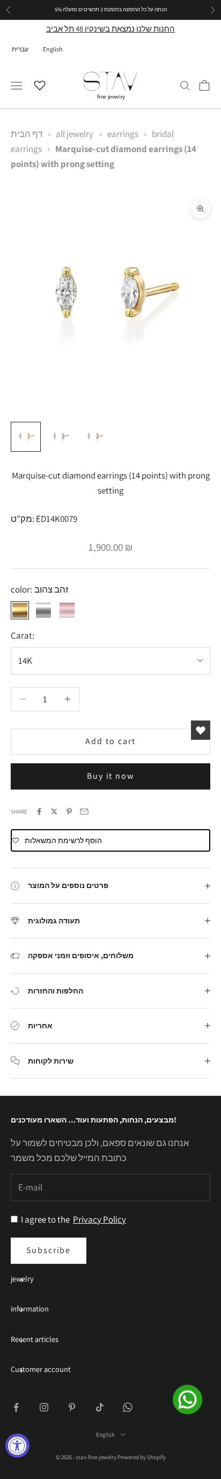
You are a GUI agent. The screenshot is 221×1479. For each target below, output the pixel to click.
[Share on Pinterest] (69, 811)
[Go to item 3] (94, 437)
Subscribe (48, 1250)
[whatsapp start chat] (194, 1399)
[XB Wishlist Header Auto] (39, 84)
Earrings (122, 134)
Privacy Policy (99, 1219)
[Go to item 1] (26, 437)
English (52, 49)
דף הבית (26, 134)
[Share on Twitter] (54, 811)
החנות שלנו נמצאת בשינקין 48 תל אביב (110, 29)
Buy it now (110, 776)
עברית (20, 49)
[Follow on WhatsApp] (127, 1407)
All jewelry (74, 134)
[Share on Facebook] (39, 811)
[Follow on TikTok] (99, 1407)
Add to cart (110, 741)
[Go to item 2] (60, 437)
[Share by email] (84, 811)
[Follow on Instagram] (44, 1407)
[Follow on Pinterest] (72, 1407)
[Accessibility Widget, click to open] (17, 1446)
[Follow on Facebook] (16, 1407)
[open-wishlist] (200, 730)
